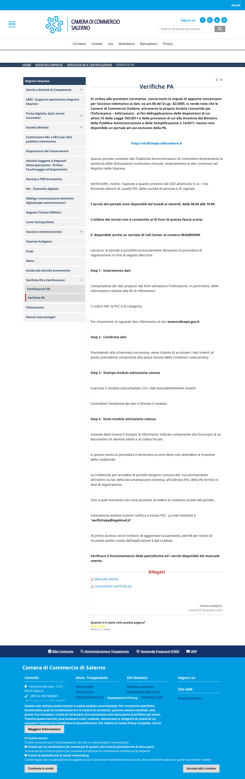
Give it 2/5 (95, 626)
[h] (220, 29)
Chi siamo (79, 44)
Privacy (168, 44)
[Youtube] (224, 20)
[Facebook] (203, 20)
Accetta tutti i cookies (201, 768)
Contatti (96, 44)
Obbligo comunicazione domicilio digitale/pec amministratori (50, 200)
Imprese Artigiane (39, 241)
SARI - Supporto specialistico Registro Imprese (52, 102)
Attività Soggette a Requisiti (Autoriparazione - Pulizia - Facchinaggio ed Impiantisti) (46, 165)
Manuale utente (106, 579)
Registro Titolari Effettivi (43, 212)
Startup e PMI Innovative (44, 179)
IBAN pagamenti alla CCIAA (145, 697)
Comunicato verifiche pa (112, 586)
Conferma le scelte (40, 768)
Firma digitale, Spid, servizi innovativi (45, 115)
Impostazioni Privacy (122, 698)
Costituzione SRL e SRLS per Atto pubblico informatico (49, 139)
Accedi (236, 5)
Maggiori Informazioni (44, 729)
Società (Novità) (37, 127)
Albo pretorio (85, 692)
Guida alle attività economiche (48, 270)
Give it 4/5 (101, 626)
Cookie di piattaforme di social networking (58, 755)
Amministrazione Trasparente (107, 651)
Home (26, 65)
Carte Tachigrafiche (40, 222)
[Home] (82, 18)
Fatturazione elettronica (143, 692)
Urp (110, 44)
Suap (29, 251)
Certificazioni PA (38, 289)
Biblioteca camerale (140, 686)
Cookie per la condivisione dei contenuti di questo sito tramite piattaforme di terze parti (91, 747)
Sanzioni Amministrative (44, 232)
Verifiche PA (36, 298)
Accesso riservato (190, 698)
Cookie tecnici (38, 738)
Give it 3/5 (98, 626)
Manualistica (148, 44)
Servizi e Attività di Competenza (48, 90)
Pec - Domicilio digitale (42, 189)
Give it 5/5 (104, 626)
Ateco (30, 261)
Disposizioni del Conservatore (47, 151)
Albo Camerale (62, 651)
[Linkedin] (217, 20)
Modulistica (127, 44)
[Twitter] (210, 20)
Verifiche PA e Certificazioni (89, 65)
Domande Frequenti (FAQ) (160, 651)
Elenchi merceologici (40, 317)
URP (194, 651)
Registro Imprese (49, 65)
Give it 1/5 (92, 626)
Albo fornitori (85, 686)
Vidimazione (35, 307)
